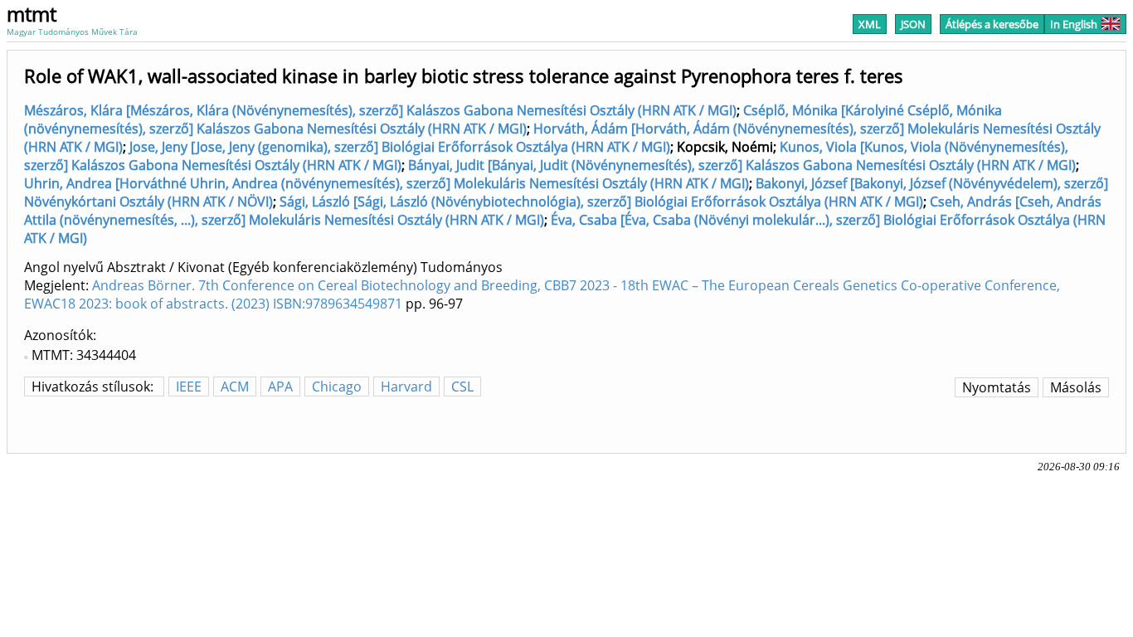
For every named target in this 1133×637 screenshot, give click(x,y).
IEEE (189, 386)
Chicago (337, 386)
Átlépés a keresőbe (992, 24)
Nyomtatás (996, 387)
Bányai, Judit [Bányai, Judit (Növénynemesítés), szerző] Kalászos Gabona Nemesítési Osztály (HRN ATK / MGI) (742, 165)
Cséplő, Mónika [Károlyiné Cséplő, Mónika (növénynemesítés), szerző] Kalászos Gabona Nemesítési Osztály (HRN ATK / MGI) (513, 119)
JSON (913, 24)
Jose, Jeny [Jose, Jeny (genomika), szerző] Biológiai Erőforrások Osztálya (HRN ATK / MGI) (399, 147)
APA (280, 386)
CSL (462, 386)
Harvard (406, 386)
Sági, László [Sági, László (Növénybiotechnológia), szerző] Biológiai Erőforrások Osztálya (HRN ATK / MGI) (601, 201)
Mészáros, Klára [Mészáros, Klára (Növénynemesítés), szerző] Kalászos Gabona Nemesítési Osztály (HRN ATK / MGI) (380, 110)
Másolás (1075, 387)
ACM (235, 386)
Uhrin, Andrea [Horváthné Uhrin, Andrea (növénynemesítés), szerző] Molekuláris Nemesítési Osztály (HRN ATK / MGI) (386, 183)
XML (869, 24)
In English (1073, 24)
